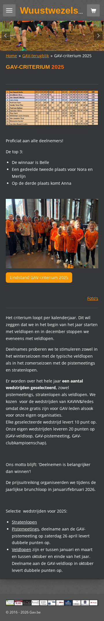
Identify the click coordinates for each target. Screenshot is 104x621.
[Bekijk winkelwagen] (93, 10)
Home (11, 55)
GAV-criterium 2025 (73, 55)
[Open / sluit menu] (9, 10)
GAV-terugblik (35, 55)
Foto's (92, 298)
